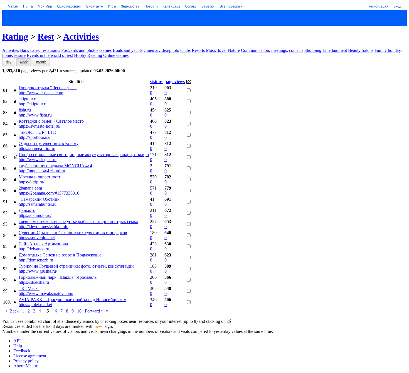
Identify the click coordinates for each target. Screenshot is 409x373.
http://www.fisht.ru (35, 115)
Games (105, 50)
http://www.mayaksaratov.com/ (46, 293)
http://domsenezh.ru (36, 260)
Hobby (80, 55)
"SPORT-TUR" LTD (37, 132)
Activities (81, 37)
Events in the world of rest (50, 55)
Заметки (208, 6)
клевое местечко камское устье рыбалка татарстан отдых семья (78, 221)
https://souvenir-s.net (37, 237)
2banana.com (30, 188)
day (8, 62)
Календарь (171, 6)
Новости (151, 6)
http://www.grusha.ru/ (38, 271)
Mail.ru (13, 6)
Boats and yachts (127, 50)
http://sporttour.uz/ (34, 137)
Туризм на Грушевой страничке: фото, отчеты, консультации (76, 266)
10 (79, 311)
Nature (234, 50)
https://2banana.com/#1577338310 (49, 193)
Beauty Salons (360, 50)
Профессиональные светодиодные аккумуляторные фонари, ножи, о (84, 154)
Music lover (216, 50)
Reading (94, 55)
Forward (94, 311)
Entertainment (334, 50)
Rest (46, 37)
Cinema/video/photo (161, 50)
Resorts (198, 50)
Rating (15, 37)
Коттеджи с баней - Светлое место (51, 121)
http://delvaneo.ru (34, 248)
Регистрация (378, 6)
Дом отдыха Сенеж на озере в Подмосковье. (60, 255)
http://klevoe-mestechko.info (43, 226)
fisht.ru (25, 110)
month (41, 62)
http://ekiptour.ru (33, 103)
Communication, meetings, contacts (272, 50)
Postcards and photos (79, 50)
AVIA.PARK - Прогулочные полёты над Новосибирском (72, 299)
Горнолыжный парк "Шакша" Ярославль (58, 277)
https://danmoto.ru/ (35, 215)
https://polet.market (35, 304)
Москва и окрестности (40, 177)
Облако (190, 6)
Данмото (27, 210)
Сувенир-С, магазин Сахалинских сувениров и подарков (73, 232)
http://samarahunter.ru (37, 204)
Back (12, 311)
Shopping (312, 50)
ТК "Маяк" (29, 288)
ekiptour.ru (28, 98)
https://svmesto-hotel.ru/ (39, 126)
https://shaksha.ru (34, 282)
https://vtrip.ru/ (31, 182)
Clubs (185, 50)
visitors (156, 81)
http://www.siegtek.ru (37, 159)
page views (174, 81)
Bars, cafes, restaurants (40, 50)
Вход (397, 6)
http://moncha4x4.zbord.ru (42, 170)
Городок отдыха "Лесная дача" (48, 87)
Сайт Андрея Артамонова (43, 243)
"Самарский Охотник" (40, 199)
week (24, 62)
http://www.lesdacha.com (41, 92)
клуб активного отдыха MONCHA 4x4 (55, 165)
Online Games (116, 55)
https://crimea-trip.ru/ (37, 148)
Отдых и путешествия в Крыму (48, 143)
